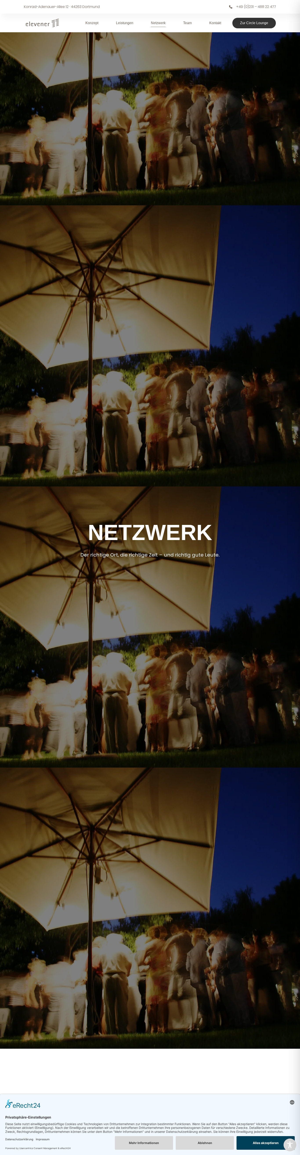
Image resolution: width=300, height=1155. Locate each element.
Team (187, 23)
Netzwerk (158, 23)
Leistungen (124, 23)
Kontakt (215, 23)
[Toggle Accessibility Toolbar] (290, 1145)
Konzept (91, 23)
